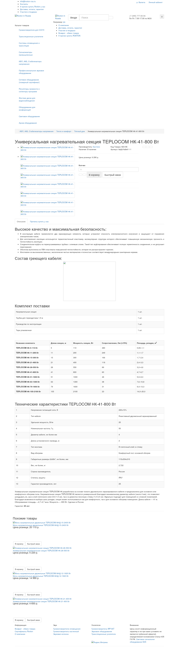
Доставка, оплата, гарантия (32, 9)
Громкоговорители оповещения (66, 628)
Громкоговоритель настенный (66, 631)
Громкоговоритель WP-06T (102, 628)
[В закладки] (147, 147)
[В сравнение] (151, 147)
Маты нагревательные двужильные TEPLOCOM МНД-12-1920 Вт (41, 576)
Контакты (24, 4)
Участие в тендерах (28, 11)
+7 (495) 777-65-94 (137, 15)
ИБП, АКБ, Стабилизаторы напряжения (30, 62)
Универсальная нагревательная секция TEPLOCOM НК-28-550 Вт (41, 550)
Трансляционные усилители (31, 36)
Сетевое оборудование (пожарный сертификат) (29, 81)
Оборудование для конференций (27, 108)
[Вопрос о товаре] (144, 147)
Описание (21, 221)
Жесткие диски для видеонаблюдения (27, 99)
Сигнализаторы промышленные (26, 53)
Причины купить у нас (39, 221)
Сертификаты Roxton (24, 631)
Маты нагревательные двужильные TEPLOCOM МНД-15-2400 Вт (41, 525)
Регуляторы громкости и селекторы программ (29, 90)
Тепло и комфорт (63, 131)
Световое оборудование (29, 116)
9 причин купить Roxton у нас (32, 6)
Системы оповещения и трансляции (29, 44)
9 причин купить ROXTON (69, 35)
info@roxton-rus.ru (28, 1)
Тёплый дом (79, 131)
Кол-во (82, 165)
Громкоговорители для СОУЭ (31, 30)
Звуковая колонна (61, 634)
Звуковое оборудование (101, 631)
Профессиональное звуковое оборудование (31, 71)
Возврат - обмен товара (68, 33)
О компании (63, 25)
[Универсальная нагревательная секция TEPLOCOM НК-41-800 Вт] (47, 148)
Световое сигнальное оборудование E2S (142, 640)
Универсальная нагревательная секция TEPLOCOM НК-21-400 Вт (41, 601)
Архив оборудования (28, 123)
